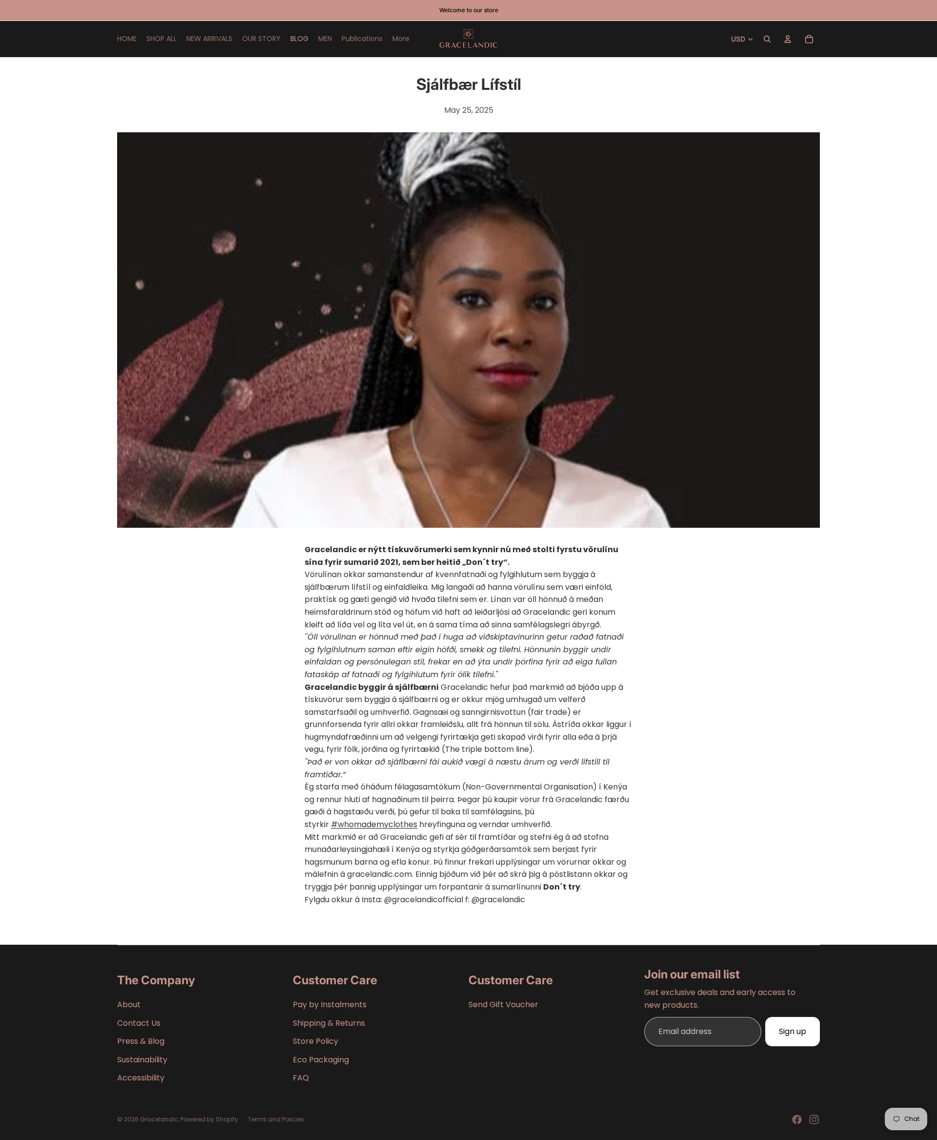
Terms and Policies (276, 1119)
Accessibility (140, 1077)
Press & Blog (140, 1041)
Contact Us (139, 1023)
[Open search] (767, 39)
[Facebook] (797, 1119)
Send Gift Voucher (503, 1004)
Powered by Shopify (209, 1119)
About (129, 1004)
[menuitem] (400, 39)
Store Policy (315, 1041)
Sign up (792, 1031)
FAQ (301, 1077)
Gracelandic (159, 1119)
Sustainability (142, 1059)
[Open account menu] (787, 39)
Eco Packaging (321, 1059)
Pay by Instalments (330, 1004)
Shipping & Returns (329, 1023)
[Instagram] (814, 1119)
